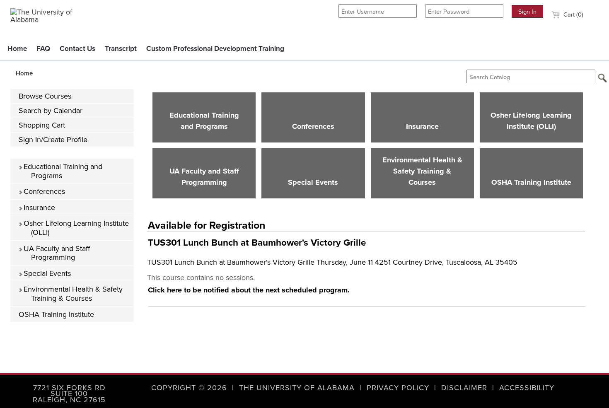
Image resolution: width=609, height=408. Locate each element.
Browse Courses (45, 96)
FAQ (43, 48)
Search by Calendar (50, 110)
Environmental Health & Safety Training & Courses (72, 293)
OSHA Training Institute (56, 314)
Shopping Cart (42, 125)
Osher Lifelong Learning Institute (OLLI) (75, 227)
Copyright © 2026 (189, 387)
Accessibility (526, 387)
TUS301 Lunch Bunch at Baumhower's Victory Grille (257, 242)
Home (17, 48)
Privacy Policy (398, 387)
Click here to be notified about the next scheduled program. (249, 290)
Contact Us (77, 48)
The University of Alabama (297, 387)
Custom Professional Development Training (215, 48)
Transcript (121, 48)
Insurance (38, 207)
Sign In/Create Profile (53, 139)
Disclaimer (464, 387)
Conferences (43, 191)
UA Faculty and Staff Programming (56, 253)
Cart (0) (572, 14)
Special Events (46, 273)
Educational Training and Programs (62, 171)
